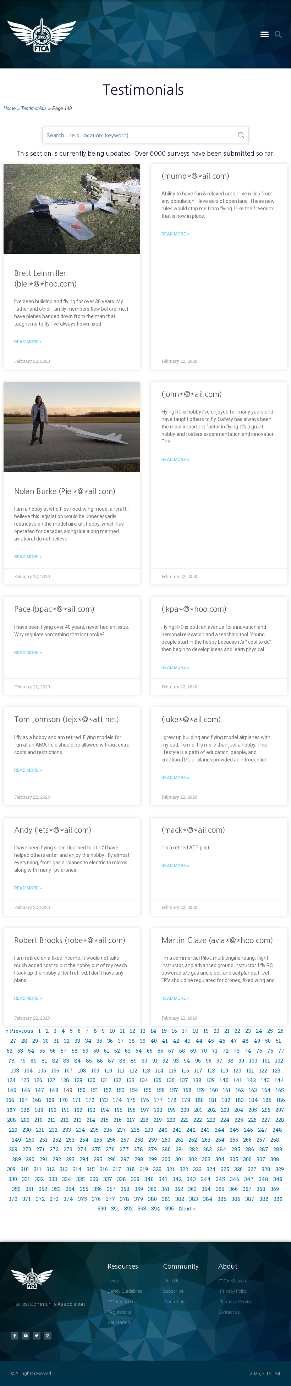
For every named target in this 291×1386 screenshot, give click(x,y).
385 (222, 1198)
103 (15, 1070)
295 (98, 1159)
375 (82, 1198)
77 (281, 1050)
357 (111, 1188)
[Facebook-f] (14, 1336)
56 (53, 1050)
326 (238, 1168)
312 (50, 1168)
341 (163, 1178)
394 (155, 1208)
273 (68, 1149)
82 (55, 1060)
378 (124, 1198)
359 (138, 1188)
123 (276, 1070)
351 (30, 1188)
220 (171, 1119)
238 (135, 1129)
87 (111, 1060)
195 (118, 1109)
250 (30, 1139)
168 (37, 1099)
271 (40, 1149)
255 (98, 1139)
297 (125, 1159)
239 (149, 1129)
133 (130, 1079)
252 (57, 1139)
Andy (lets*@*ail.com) (53, 830)
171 (77, 1099)
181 (213, 1099)
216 (118, 1119)
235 (94, 1129)
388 (264, 1198)
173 (103, 1099)
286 (249, 1149)
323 (197, 1168)
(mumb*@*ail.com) (195, 176)
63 (128, 1050)
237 (121, 1129)
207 (279, 1109)
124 (11, 1079)
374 (68, 1198)
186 (280, 1099)
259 (152, 1139)
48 (245, 1040)
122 (263, 1070)
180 (199, 1099)
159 (201, 1089)
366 (233, 1188)
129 (78, 1079)
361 (165, 1188)
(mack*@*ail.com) (193, 830)
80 (34, 1060)
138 (197, 1079)
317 (117, 1168)
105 (42, 1070)
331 (26, 1178)
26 (281, 1030)
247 (263, 1129)
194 (104, 1109)
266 (247, 1139)
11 (122, 1030)
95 (198, 1060)
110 (108, 1070)
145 (11, 1089)
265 (234, 1139)
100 (253, 1060)
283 (207, 1149)
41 (165, 1040)
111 (121, 1070)
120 (237, 1070)
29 (35, 1040)
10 (112, 1030)
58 (75, 1050)
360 (152, 1188)
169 (50, 1099)
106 (55, 1070)
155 (147, 1089)
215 (104, 1119)
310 (25, 1168)
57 (64, 1050)
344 (206, 1178)
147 (39, 1089)
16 (174, 1030)
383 (193, 1198)
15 (164, 1030)
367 (247, 1188)
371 (26, 1198)
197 (145, 1109)
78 (11, 1060)
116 (185, 1070)
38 (132, 1040)
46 (222, 1040)
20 (216, 1030)
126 (38, 1079)
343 (191, 1178)
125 (25, 1079)
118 (211, 1070)
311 (38, 1168)
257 (125, 1139)
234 (80, 1129)
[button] (264, 34)
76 (270, 1050)
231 (40, 1129)
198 (158, 1109)
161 (227, 1089)
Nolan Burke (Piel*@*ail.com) (65, 491)
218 (144, 1119)
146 (25, 1089)
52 (9, 1050)
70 (204, 1050)
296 (111, 1159)
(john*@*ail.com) (191, 394)
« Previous (19, 1030)
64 (139, 1050)
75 (259, 1050)
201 (198, 1109)
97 (219, 1060)
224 (225, 1119)
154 (134, 1089)
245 (234, 1129)
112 (133, 1070)
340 (149, 1178)
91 (155, 1060)
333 (53, 1178)
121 (250, 1070)
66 (160, 1050)
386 (235, 1198)
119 (224, 1070)
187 (11, 1109)
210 (38, 1119)
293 (70, 1159)
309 (11, 1168)
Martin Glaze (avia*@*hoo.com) (217, 940)
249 (16, 1139)
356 (97, 1188)
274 (82, 1149)
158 (187, 1089)
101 (266, 1060)
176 (145, 1099)
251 (43, 1139)
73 (237, 1050)
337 (107, 1178)
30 (46, 1040)
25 (270, 1030)
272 (54, 1149)
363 (192, 1188)
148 (54, 1089)
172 (90, 1099)
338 (121, 1178)
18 (195, 1030)
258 (138, 1139)
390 (102, 1208)
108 (82, 1070)
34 (88, 1040)
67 (171, 1050)
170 (63, 1099)
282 (193, 1149)
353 (56, 1188)
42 (176, 1040)
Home (10, 108)
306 (247, 1159)
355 (84, 1188)
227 (266, 1119)
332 (39, 1178)
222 (197, 1119)
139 (211, 1079)
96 (209, 1060)
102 (279, 1060)
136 (170, 1079)
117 (198, 1070)
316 (104, 1168)
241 (176, 1129)
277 (124, 1149)
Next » (187, 1208)
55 (42, 1050)
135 (157, 1079)
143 (265, 1079)
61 (106, 1050)
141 (238, 1079)
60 (96, 1050)
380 (152, 1198)
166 (10, 1099)
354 (70, 1188)
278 (138, 1149)
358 (125, 1188)
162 (240, 1089)
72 (226, 1050)
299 (152, 1159)
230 (26, 1129)
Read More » (28, 341)
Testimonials (34, 108)
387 (249, 1198)
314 (77, 1168)
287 (263, 1149)
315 (91, 1168)
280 (166, 1149)
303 (206, 1159)
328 (266, 1168)
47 (233, 1040)
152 (107, 1089)
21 (227, 1030)
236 (108, 1129)
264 (220, 1139)
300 (166, 1159)
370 (13, 1198)
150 (81, 1089)
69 (193, 1050)
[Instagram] (47, 1336)
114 (159, 1070)
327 (252, 1168)
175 (131, 1099)
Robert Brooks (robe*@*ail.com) (70, 940)
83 (66, 1060)
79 (23, 1060)
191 (65, 1109)
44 (199, 1040)
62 (117, 1050)
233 (66, 1129)
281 (180, 1149)
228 (279, 1119)
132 (117, 1079)
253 (70, 1139)
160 (214, 1089)
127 (51, 1079)
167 (23, 1099)
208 (11, 1119)
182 (226, 1099)
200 (185, 1109)
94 (187, 1060)
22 (237, 1030)
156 (161, 1089)
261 (179, 1139)
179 (186, 1099)
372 (40, 1198)
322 (184, 1168)
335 (80, 1178)
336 (94, 1178)
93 (176, 1060)
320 (157, 1168)
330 (13, 1178)
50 (268, 1040)
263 (206, 1139)
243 (205, 1129)
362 (179, 1188)
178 (172, 1099)
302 (192, 1159)
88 (122, 1060)
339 (135, 1178)
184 (253, 1099)
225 (239, 1119)
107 (68, 1070)
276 (110, 1149)
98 (230, 1060)
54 (31, 1050)
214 (91, 1119)
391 (115, 1208)
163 (253, 1089)
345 (220, 1178)
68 (182, 1050)
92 (165, 1060)
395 (169, 1208)
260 (166, 1139)
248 (277, 1129)
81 (44, 1060)
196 (131, 1109)
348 (263, 1178)
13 (143, 1030)
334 (66, 1178)
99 (241, 1060)
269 (13, 1149)
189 (39, 1109)
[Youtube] (25, 1336)
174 (117, 1099)
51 (278, 1040)
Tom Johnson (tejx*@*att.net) (66, 719)
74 (248, 1050)
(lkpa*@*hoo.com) (194, 609)
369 (274, 1188)
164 (266, 1089)
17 (185, 1030)
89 (134, 1060)
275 (96, 1149)
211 (51, 1119)
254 (84, 1139)
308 (274, 1159)
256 (111, 1139)
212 (64, 1119)
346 (234, 1178)
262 (192, 1139)
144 (279, 1079)
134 (143, 1079)
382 (179, 1198)
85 (89, 1060)
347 (249, 1178)
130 (91, 1079)
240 (163, 1129)
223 (211, 1119)
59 (85, 1050)
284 (221, 1149)
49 (257, 1040)
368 (261, 1188)
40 (153, 1040)
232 (53, 1129)
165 (280, 1089)
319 (144, 1168)
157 (174, 1089)
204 (238, 1109)
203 (225, 1109)
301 (179, 1159)
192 (78, 1109)
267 (261, 1139)
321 (170, 1168)
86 (100, 1060)
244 (220, 1129)
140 (224, 1079)
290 (30, 1159)
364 (206, 1188)
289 (16, 1159)
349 (277, 1178)
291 (43, 1159)
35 (99, 1040)
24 (259, 1030)
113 (146, 1070)
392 (128, 1208)
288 (277, 1149)
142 (251, 1079)
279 (152, 1149)
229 (13, 1129)
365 (220, 1188)
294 (84, 1159)
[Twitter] (36, 1336)
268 (274, 1139)
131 (104, 1079)
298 (138, 1159)
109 (95, 1070)
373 (54, 1198)
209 (25, 1119)
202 (211, 1109)
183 (239, 1099)
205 (252, 1109)
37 (121, 1040)
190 (52, 1109)
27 (13, 1040)
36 (110, 1040)
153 (120, 1089)
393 (142, 1208)
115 (172, 1070)
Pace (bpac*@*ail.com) (54, 609)
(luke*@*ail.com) (191, 719)
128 (65, 1079)
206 (266, 1109)
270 (26, 1149)
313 (64, 1168)
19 (206, 1030)
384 (208, 1198)
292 (57, 1159)
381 (166, 1198)
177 (158, 1099)
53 (20, 1050)
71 (215, 1050)
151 (94, 1089)
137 (184, 1079)
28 (24, 1040)
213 (77, 1119)
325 (225, 1168)
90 (144, 1060)
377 (110, 1198)
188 (25, 1109)
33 (77, 1040)
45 (211, 1040)
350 (16, 1188)
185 (267, 1099)
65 (150, 1050)
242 (191, 1129)
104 (28, 1070)
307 (261, 1159)
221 (184, 1119)
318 (130, 1168)
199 (172, 1109)
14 (153, 1030)
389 (278, 1198)
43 (187, 1040)
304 (220, 1159)
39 (143, 1040)
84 (77, 1060)
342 (177, 1178)
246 (248, 1129)
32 (67, 1040)
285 (235, 1149)
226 (252, 1119)
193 (91, 1109)
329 (279, 1168)
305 (234, 1159)
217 (131, 1119)
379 (138, 1198)
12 (132, 1030)
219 (158, 1119)
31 (56, 1040)
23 (248, 1030)
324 (211, 1168)
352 (43, 1188)
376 (96, 1198)
